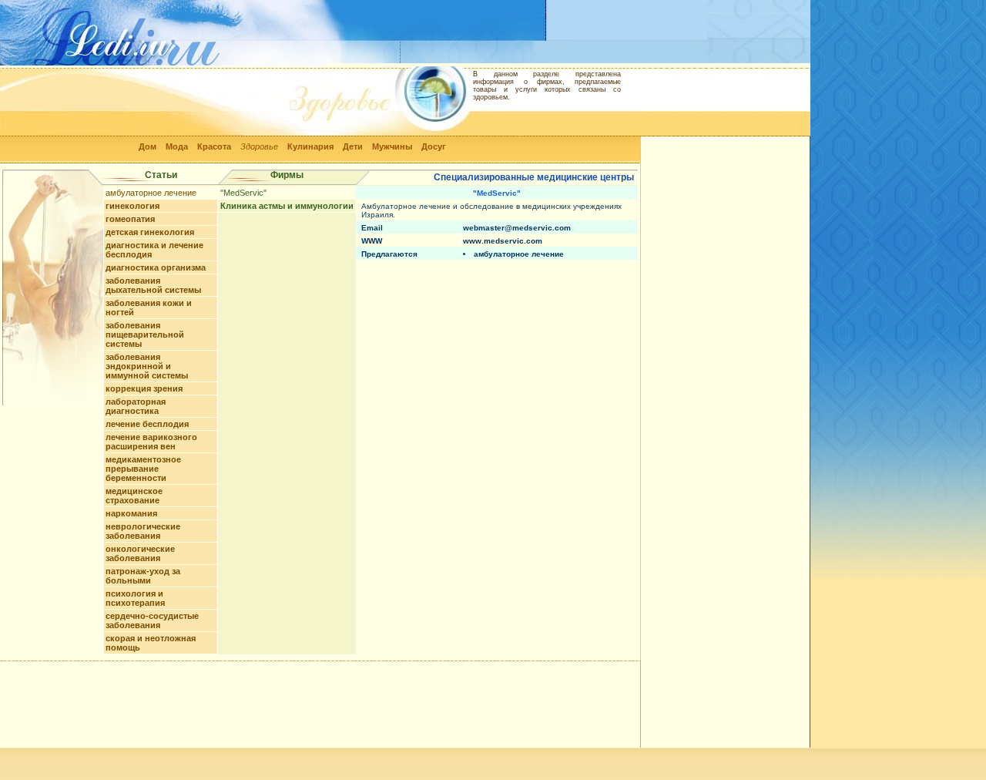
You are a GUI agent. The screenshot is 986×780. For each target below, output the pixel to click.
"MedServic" (243, 192)
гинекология (132, 205)
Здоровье (259, 146)
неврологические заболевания (143, 531)
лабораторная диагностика (136, 406)
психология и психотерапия (135, 598)
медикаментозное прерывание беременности (143, 468)
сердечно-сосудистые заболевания (152, 620)
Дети (353, 146)
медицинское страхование (134, 495)
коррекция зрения (144, 388)
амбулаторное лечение (151, 192)
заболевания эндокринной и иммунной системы (147, 366)
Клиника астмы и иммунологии (287, 205)
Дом (147, 146)
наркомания (131, 513)
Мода (177, 146)
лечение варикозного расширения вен (151, 441)
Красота (214, 146)
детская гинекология (150, 232)
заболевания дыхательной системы (153, 285)
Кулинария (310, 146)
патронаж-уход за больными (143, 576)
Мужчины (392, 146)
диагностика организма (156, 267)
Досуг (433, 146)
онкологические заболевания (140, 553)
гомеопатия (130, 219)
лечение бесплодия (147, 424)
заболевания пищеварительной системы (145, 334)
